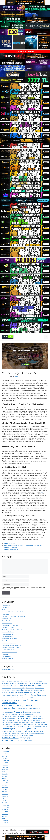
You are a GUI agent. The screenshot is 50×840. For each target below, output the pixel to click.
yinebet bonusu (42, 690)
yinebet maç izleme (34, 716)
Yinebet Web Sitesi (7, 623)
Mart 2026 (4, 756)
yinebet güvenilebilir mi (34, 708)
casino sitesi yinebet (35, 681)
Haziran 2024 (5, 783)
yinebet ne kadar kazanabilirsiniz (7, 722)
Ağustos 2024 (5, 778)
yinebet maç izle (22, 716)
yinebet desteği (4, 697)
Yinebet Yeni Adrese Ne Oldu (9, 652)
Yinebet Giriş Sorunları (31, 703)
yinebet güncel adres (24, 705)
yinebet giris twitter (8, 700)
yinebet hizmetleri (25, 710)
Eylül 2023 (4, 803)
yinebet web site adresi (15, 733)
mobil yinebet (23, 685)
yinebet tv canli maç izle (24, 731)
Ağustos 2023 (5, 805)
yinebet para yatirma (6, 724)
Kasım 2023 (5, 798)
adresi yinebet (6, 681)
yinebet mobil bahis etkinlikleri (34, 545)
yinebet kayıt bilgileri (27, 712)
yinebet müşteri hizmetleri (8, 720)
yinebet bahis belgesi (5, 690)
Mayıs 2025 (5, 762)
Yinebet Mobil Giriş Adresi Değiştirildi (11, 645)
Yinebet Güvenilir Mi (6, 710)
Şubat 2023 (5, 818)
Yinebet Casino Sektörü (8, 632)
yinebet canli (5, 692)
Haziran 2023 (5, 809)
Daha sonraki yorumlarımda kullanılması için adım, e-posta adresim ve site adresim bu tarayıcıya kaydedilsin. (25, 588)
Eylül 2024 (4, 776)
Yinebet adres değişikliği (18, 688)
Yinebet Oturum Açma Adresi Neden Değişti (13, 616)
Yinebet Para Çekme (28, 724)
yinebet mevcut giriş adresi (23, 718)
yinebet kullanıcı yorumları (27, 714)
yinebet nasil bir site (22, 720)
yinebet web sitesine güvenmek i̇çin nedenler (36, 733)
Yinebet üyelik (8, 740)
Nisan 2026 (5, 754)
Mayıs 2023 (5, 811)
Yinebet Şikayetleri (28, 740)
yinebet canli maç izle (31, 693)
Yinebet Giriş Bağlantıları (10, 547)
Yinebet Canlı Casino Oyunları (9, 638)
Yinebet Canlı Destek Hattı (9, 643)
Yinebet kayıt (19, 712)
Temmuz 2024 (6, 780)
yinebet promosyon (40, 724)
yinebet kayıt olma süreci (36, 712)
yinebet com (44, 695)
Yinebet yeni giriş (24, 738)
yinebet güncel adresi (10, 708)
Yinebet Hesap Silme (7, 634)
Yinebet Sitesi (30, 726)
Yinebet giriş (32, 700)
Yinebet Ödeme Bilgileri (8, 627)
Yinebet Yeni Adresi (10, 737)
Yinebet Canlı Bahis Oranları (11, 549)
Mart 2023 (4, 816)
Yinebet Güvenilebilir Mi (8, 658)
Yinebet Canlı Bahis (6, 695)
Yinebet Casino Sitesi (32, 695)
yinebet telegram (8, 729)
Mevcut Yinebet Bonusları (8, 649)
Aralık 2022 (5, 823)
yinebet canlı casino (18, 695)
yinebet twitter (6, 733)
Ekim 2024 (4, 774)
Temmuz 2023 (6, 807)
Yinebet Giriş (5, 607)
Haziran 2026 (5, 751)
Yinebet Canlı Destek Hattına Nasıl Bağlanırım (14, 612)
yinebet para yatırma (17, 724)
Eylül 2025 (4, 758)
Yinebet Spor (5, 614)
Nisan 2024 (5, 787)
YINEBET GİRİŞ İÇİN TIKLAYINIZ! (25, 51)
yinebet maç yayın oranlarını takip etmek (8, 718)
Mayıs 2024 (5, 785)
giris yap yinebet (19, 683)
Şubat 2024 (5, 791)
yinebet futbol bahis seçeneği (13, 697)
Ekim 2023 (4, 800)
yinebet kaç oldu (15, 714)
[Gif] (25, 140)
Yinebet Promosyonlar (9, 543)
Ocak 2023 (5, 820)
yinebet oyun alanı (22, 722)
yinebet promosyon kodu (8, 726)
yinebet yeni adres (29, 735)
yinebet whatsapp (18, 735)
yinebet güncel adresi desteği (23, 708)
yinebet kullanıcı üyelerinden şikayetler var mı (9, 716)
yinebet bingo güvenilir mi (18, 545)
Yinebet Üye (5, 654)
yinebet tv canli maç (8, 731)
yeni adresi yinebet (35, 685)
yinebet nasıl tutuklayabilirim (35, 720)
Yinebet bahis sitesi (17, 690)
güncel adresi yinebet (40, 683)
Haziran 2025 (5, 760)
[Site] (25, 86)
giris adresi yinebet (8, 683)
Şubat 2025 (5, 765)
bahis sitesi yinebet (15, 681)
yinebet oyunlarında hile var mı (30, 722)
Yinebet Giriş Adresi (9, 703)
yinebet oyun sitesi (40, 722)
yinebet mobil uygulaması (37, 718)
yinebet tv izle (38, 731)
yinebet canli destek (16, 692)
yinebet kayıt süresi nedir (6, 714)
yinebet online (16, 722)
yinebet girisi (32, 697)
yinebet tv (31, 728)
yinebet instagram (7, 712)
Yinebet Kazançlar (6, 656)
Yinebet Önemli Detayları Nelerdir (10, 647)
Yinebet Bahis (39, 688)
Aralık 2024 (5, 769)
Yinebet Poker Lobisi (7, 641)
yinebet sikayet (21, 726)
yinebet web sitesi (24, 733)
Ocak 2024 (5, 794)
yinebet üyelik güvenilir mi (18, 740)
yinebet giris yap (21, 700)
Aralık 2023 (5, 796)
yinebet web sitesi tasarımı (6, 735)
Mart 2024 (4, 789)
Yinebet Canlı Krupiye (7, 636)
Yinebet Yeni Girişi (7, 618)
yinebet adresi (30, 688)
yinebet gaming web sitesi (22, 697)
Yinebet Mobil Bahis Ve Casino (10, 625)
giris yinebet (29, 683)
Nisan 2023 (5, 814)
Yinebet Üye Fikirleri (7, 620)
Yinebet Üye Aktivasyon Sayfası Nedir (12, 629)
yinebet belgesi (27, 690)
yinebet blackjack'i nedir (35, 690)
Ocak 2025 (5, 767)
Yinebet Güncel (8, 705)
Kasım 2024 (5, 771)
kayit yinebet (14, 685)
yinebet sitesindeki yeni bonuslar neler (41, 726)
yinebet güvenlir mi (16, 710)
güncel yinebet (7, 545)
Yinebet (4, 609)
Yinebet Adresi (6, 605)
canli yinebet (24, 681)
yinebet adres (6, 688)
